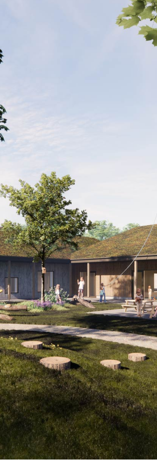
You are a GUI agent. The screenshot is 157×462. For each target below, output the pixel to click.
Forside (133, 1)
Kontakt (148, 1)
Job (154, 1)
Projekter (140, 1)
